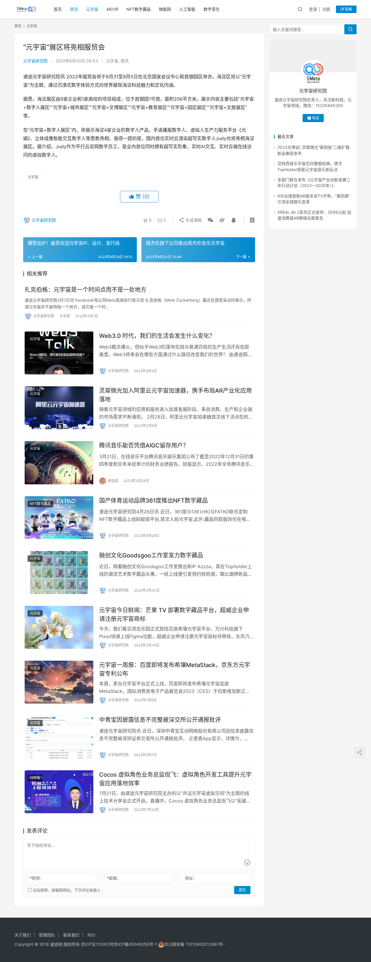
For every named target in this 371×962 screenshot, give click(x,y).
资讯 (74, 9)
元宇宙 (92, 9)
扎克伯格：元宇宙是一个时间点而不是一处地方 (85, 289)
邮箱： (114, 878)
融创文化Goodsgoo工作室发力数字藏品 (151, 555)
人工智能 (187, 9)
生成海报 (193, 220)
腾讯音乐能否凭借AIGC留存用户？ (144, 445)
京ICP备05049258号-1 (136, 944)
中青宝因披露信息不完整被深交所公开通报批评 (160, 719)
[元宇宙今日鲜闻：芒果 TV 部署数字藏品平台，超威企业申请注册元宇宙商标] (59, 627)
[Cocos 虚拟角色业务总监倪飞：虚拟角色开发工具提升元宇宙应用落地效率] (59, 791)
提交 (242, 890)
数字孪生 (211, 9)
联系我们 (71, 934)
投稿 (348, 9)
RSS (91, 934)
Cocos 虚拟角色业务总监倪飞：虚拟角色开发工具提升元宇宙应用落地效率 (175, 779)
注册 (326, 9)
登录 (313, 9)
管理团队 (47, 934)
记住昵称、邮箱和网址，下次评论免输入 (66, 890)
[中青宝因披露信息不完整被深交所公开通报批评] (59, 736)
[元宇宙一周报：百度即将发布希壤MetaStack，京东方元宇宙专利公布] (59, 682)
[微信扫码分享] (210, 220)
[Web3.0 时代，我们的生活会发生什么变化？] (59, 352)
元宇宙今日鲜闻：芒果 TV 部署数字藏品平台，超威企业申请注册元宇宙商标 (174, 614)
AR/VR (112, 9)
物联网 (165, 9)
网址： (191, 878)
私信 (315, 118)
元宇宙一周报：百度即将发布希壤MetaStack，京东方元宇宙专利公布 (174, 669)
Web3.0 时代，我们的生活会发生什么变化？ (157, 335)
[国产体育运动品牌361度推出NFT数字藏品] (59, 517)
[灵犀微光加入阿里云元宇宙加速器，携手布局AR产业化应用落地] (59, 407)
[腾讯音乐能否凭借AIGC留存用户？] (59, 462)
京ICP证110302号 (97, 944)
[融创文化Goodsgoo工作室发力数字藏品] (59, 572)
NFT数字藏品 (138, 9)
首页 (58, 9)
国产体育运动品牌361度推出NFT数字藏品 (153, 500)
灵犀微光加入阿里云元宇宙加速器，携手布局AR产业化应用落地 (175, 395)
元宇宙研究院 (35, 60)
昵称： (37, 878)
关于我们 (22, 934)
